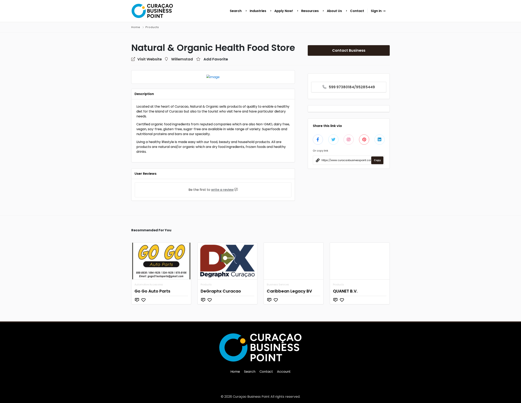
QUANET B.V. (345, 291)
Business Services (278, 284)
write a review (222, 189)
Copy (377, 160)
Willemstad (182, 59)
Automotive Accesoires (149, 284)
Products (152, 27)
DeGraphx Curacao (221, 291)
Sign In (376, 11)
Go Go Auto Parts (152, 291)
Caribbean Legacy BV (289, 291)
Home (135, 27)
